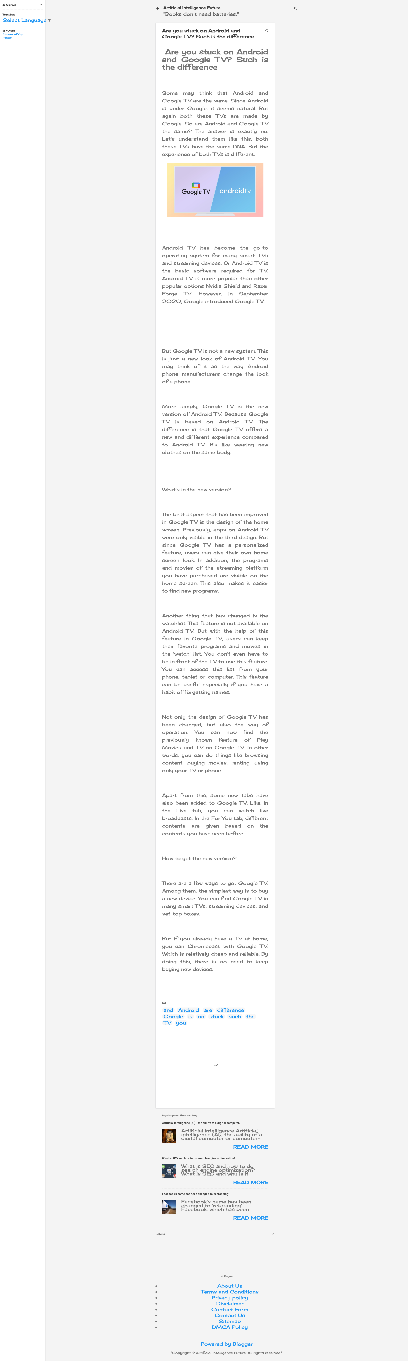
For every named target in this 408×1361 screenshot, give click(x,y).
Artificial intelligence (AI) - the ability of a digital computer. (201, 1123)
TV (167, 1022)
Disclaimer (230, 1303)
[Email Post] (164, 1003)
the (250, 1016)
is (190, 1016)
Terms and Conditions (230, 1292)
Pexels (7, 37)
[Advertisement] (304, 45)
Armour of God (13, 34)
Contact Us (230, 1315)
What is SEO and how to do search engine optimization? (198, 1158)
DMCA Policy (230, 1327)
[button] (266, 30)
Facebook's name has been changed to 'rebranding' (195, 1194)
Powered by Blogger (227, 1344)
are (208, 1010)
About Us (229, 1286)
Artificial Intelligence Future (192, 7)
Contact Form (229, 1309)
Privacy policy (230, 1297)
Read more (250, 1147)
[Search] (296, 9)
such (235, 1016)
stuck (216, 1016)
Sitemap (230, 1321)
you (181, 1022)
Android (188, 1010)
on (201, 1016)
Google (173, 1016)
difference (230, 1010)
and (168, 1010)
